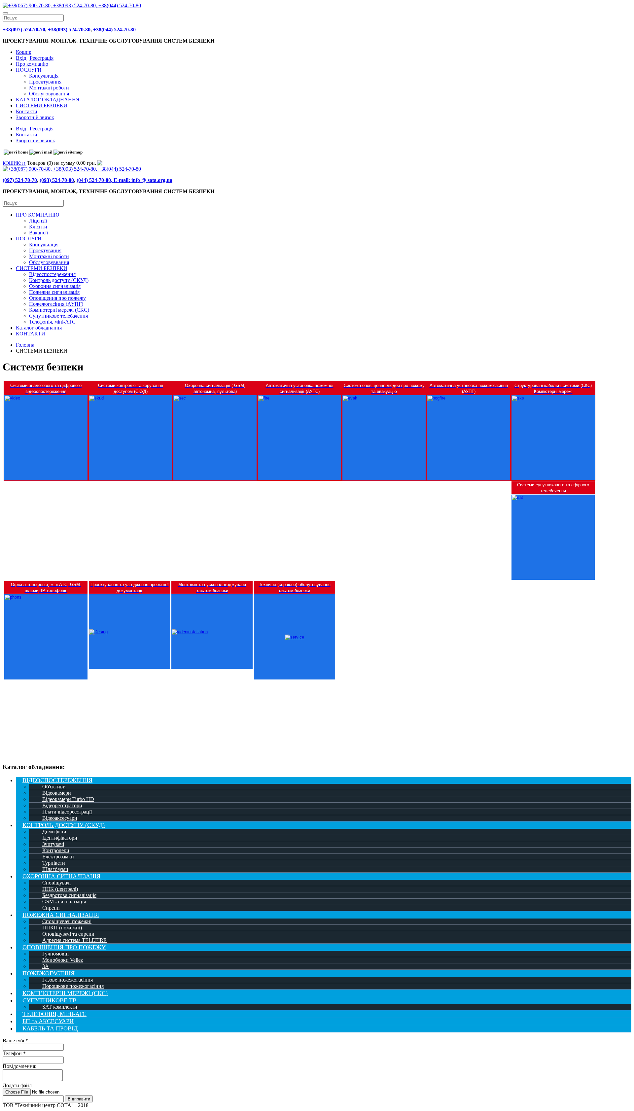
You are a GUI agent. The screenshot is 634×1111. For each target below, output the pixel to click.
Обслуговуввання (49, 93)
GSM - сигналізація (64, 901)
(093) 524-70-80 (57, 180)
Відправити (79, 1098)
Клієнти (38, 226)
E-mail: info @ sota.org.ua (143, 180)
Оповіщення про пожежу (57, 298)
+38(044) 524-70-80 (114, 29)
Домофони (54, 831)
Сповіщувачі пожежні (66, 921)
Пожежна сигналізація (54, 292)
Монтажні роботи (49, 87)
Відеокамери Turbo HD (68, 799)
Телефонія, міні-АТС (52, 322)
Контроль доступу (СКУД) (58, 280)
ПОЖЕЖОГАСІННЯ (48, 973)
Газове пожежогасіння (67, 980)
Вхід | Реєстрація (34, 58)
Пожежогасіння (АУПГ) (56, 304)
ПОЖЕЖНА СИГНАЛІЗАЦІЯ (60, 915)
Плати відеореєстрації (67, 812)
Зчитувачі (53, 844)
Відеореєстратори (62, 805)
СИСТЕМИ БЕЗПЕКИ (41, 105)
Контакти (26, 111)
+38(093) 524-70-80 (69, 29)
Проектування (45, 82)
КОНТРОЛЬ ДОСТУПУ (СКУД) (63, 825)
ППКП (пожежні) (62, 927)
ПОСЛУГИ (29, 70)
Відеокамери (56, 793)
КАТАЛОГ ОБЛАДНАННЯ (48, 99)
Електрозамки (58, 856)
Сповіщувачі (56, 882)
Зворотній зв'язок (35, 140)
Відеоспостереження (52, 274)
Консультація (43, 76)
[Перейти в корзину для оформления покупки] (99, 163)
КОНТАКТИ (30, 333)
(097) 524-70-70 (20, 180)
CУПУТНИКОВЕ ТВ (49, 1000)
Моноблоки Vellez (62, 960)
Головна (25, 345)
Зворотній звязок (35, 117)
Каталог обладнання (39, 327)
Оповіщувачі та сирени (68, 934)
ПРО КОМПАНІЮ (37, 215)
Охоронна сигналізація (55, 286)
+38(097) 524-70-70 (24, 29)
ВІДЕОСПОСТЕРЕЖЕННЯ (57, 780)
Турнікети (53, 863)
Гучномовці (55, 953)
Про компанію (32, 64)
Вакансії (38, 232)
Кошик (23, 52)
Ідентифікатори (59, 838)
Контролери (55, 850)
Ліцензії (38, 221)
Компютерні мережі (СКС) (59, 310)
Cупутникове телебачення (58, 316)
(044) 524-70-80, (95, 180)
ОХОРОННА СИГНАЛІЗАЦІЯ (61, 876)
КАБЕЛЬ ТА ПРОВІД (50, 1028)
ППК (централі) (60, 889)
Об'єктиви (54, 786)
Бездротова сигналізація (69, 895)
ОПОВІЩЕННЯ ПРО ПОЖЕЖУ (64, 947)
